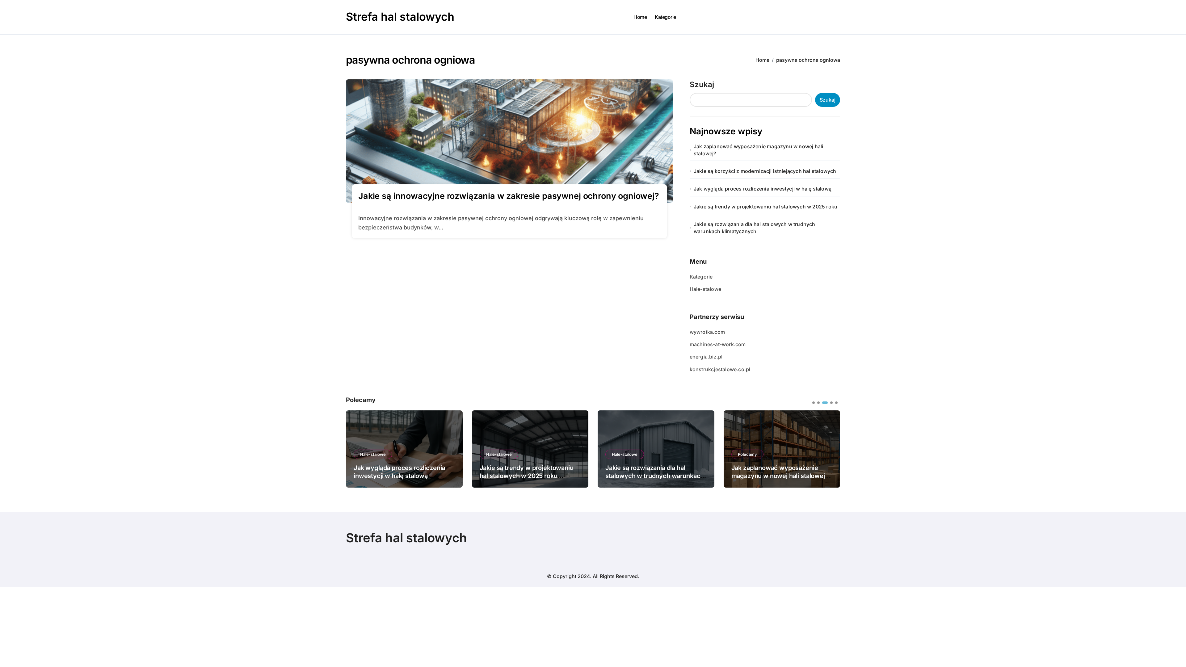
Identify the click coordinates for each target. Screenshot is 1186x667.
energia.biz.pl (706, 357)
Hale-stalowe (705, 289)
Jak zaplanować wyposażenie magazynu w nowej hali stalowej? (758, 149)
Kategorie (665, 17)
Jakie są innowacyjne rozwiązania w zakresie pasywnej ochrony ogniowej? (508, 196)
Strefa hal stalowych (400, 16)
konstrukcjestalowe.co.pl (720, 369)
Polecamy (747, 454)
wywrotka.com (707, 332)
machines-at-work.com (718, 344)
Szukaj (702, 84)
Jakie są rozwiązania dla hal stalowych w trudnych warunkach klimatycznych (754, 227)
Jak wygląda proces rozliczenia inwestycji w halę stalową (762, 189)
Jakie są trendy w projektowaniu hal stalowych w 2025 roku (765, 206)
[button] (831, 448)
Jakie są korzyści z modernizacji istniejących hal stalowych (765, 171)
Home (640, 17)
